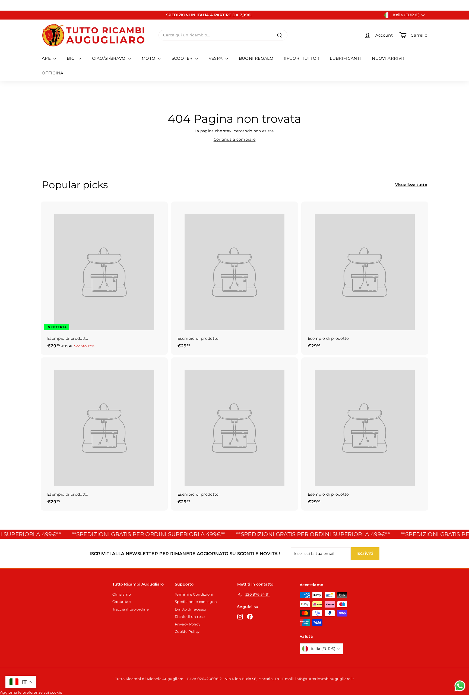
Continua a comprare (235, 139)
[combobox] (223, 35)
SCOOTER (183, 58)
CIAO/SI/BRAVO (109, 58)
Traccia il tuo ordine (130, 609)
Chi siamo (121, 594)
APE (47, 58)
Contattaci (122, 601)
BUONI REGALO (256, 58)
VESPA (216, 58)
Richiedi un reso (190, 616)
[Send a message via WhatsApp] (460, 686)
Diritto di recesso (190, 609)
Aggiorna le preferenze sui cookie (31, 692)
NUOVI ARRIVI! (388, 58)
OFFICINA (53, 73)
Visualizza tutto (411, 184)
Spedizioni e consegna (196, 601)
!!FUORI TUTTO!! (301, 58)
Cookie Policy (187, 631)
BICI (72, 58)
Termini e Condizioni (194, 594)
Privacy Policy (187, 624)
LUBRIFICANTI (345, 58)
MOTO (149, 58)
